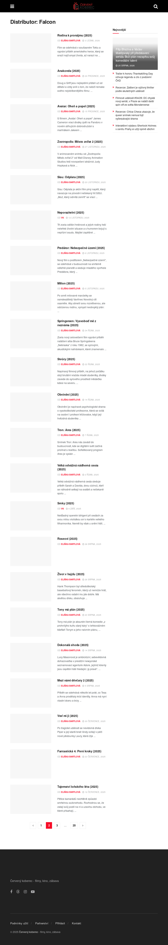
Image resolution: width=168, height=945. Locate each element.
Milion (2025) (66, 283)
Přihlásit (60, 923)
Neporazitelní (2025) (70, 212)
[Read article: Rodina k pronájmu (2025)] (30, 48)
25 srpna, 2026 (126, 65)
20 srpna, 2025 (92, 614)
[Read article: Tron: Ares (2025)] (30, 442)
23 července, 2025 (95, 756)
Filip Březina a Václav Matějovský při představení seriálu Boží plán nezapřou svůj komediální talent (135, 54)
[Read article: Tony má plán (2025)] (30, 622)
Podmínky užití (19, 923)
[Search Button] (156, 6)
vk (62, 217)
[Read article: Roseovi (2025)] (30, 551)
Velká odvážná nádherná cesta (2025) (77, 467)
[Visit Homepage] (84, 6)
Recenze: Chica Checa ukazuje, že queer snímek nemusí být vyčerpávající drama (135, 115)
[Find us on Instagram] (25, 892)
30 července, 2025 (95, 721)
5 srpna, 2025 (92, 685)
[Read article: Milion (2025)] (30, 296)
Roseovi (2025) (67, 538)
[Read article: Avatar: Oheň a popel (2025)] (30, 119)
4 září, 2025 (74, 508)
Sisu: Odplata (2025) (71, 177)
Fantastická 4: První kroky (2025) (79, 751)
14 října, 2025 (92, 399)
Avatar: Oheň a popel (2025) (76, 106)
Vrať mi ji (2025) (67, 716)
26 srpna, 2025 (92, 579)
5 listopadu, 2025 (94, 288)
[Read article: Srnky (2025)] (30, 516)
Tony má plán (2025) (71, 609)
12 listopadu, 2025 (78, 217)
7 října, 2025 (91, 435)
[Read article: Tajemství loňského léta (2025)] (30, 799)
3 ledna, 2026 (92, 40)
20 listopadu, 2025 (95, 182)
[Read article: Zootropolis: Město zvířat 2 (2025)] (30, 154)
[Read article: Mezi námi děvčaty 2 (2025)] (30, 693)
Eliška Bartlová (70, 40)
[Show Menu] (12, 6)
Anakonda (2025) (68, 71)
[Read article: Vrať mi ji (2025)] (30, 728)
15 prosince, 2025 (94, 111)
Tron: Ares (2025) (68, 430)
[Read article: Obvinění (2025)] (30, 407)
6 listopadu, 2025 (94, 253)
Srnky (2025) (65, 503)
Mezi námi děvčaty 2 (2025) (75, 680)
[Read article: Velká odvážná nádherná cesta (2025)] (30, 478)
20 (74, 825)
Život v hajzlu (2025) (70, 574)
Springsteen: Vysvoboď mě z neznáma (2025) (76, 323)
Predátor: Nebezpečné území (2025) (81, 248)
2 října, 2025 (91, 474)
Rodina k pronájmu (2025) (74, 35)
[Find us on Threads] (18, 891)
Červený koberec (28, 932)
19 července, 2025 (95, 792)
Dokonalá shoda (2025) (73, 645)
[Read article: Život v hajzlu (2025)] (30, 586)
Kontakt (76, 923)
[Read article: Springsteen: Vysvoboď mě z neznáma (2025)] (30, 333)
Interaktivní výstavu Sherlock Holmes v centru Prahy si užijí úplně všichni (136, 127)
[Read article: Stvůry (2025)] (30, 371)
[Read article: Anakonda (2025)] (30, 83)
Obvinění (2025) (68, 394)
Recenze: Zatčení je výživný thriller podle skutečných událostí (135, 89)
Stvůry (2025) (66, 359)
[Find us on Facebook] (11, 892)
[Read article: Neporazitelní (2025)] (30, 225)
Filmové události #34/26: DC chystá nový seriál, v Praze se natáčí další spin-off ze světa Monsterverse (135, 101)
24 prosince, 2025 (94, 76)
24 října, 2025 (92, 330)
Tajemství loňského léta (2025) (77, 786)
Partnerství (41, 923)
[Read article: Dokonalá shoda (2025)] (30, 657)
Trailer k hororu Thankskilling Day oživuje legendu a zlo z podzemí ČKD (134, 77)
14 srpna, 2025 (92, 650)
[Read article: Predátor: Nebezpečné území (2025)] (30, 260)
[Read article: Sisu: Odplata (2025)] (30, 189)
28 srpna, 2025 (92, 544)
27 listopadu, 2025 (95, 146)
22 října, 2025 (92, 364)
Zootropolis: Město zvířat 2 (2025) (79, 141)
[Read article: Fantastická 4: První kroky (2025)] (30, 764)
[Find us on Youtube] (33, 892)
